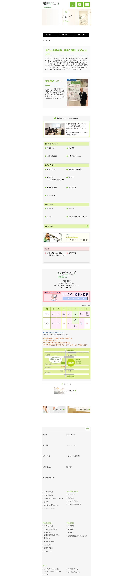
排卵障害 (50, 209)
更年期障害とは (73, 569)
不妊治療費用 (48, 492)
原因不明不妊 (51, 195)
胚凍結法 (71, 177)
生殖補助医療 (51, 169)
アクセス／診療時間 (73, 456)
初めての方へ (70, 434)
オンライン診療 (49, 508)
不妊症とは (50, 148)
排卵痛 (46, 574)
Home (45, 434)
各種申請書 (46, 456)
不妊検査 (71, 148)
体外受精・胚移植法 (75, 169)
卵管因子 (50, 217)
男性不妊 (71, 209)
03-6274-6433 (68, 287)
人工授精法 (72, 187)
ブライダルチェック (75, 156)
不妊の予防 (47, 551)
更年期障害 (72, 253)
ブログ (46, 502)
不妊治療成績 (48, 495)
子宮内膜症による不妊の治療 (78, 217)
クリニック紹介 (71, 445)
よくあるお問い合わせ (51, 505)
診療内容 (45, 445)
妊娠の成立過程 (52, 156)
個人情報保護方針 (48, 477)
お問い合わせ (47, 467)
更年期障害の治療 (74, 572)
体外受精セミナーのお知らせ (53, 498)
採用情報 (69, 467)
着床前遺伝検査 (52, 187)
